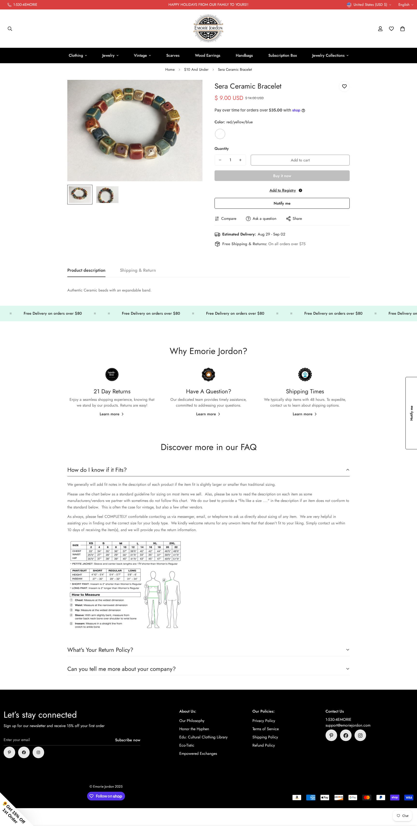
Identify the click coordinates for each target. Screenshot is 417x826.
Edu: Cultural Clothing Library (203, 737)
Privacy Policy (263, 721)
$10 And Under (196, 69)
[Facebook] (24, 752)
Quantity (222, 148)
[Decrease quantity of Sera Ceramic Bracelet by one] (220, 160)
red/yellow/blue (220, 134)
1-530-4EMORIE (338, 719)
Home (170, 69)
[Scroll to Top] (407, 799)
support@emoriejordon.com (348, 725)
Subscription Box (282, 55)
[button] (402, 28)
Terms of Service (265, 729)
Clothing (76, 55)
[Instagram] (38, 752)
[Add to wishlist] (344, 86)
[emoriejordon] (208, 29)
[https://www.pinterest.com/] (9, 752)
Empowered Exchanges (198, 754)
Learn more (109, 414)
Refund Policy (263, 745)
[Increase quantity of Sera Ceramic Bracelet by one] (240, 160)
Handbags (244, 55)
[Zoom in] (192, 90)
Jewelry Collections (328, 55)
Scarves (173, 55)
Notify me (282, 203)
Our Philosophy (191, 721)
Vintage (140, 55)
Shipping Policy (265, 737)
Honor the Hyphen (194, 729)
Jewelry (108, 55)
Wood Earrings (207, 55)
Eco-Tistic (186, 745)
